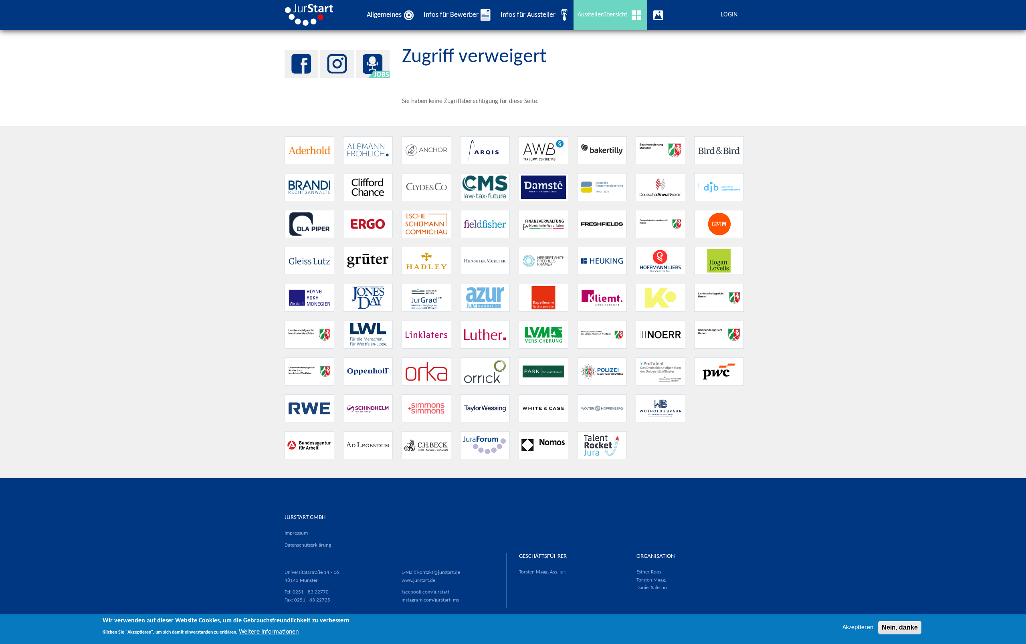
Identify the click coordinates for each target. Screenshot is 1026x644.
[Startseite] (312, 15)
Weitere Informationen (269, 632)
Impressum (296, 533)
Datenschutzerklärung (308, 545)
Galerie (660, 15)
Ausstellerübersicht (602, 15)
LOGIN (729, 15)
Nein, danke (900, 627)
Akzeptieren (857, 627)
